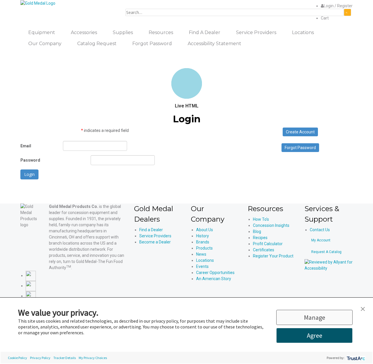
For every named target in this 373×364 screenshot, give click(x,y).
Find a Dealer (151, 229)
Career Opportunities (215, 272)
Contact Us (320, 229)
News (201, 254)
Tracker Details (64, 358)
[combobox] (234, 12)
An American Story (213, 278)
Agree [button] (314, 335)
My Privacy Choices (93, 358)
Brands (202, 242)
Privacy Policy (40, 358)
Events (202, 266)
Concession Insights (271, 225)
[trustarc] (355, 358)
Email (25, 146)
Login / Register (338, 5)
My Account (320, 240)
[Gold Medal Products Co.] (37, 3)
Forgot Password (300, 147)
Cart (325, 18)
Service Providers (155, 236)
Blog (257, 231)
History (202, 236)
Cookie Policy (17, 358)
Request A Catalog (326, 252)
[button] (363, 308)
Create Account (300, 132)
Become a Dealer (155, 242)
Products (204, 248)
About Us (204, 229)
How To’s (261, 219)
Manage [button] (314, 317)
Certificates (263, 250)
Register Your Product (273, 256)
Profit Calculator (268, 243)
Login (29, 174)
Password (30, 160)
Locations (205, 260)
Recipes (260, 237)
